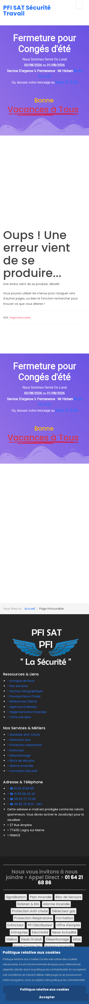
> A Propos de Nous (21, 681)
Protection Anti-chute (30, 911)
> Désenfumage (19, 755)
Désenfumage (57, 939)
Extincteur (15, 925)
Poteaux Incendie (59, 946)
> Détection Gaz (19, 740)
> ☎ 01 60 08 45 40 (21, 794)
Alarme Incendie (56, 904)
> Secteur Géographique (25, 691)
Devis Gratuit (31, 939)
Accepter (47, 997)
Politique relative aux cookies (44, 989)
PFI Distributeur (40, 925)
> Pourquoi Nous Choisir (24, 696)
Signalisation (16, 897)
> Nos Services (17, 686)
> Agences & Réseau (22, 707)
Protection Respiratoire (33, 918)
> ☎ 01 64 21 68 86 (20, 788)
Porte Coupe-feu (27, 946)
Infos (77, 939)
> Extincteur (15, 750)
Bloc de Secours (68, 897)
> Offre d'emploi (19, 717)
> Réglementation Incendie (26, 712)
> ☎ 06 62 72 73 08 (21, 799)
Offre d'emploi (68, 925)
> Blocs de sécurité (20, 761)
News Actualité (64, 932)
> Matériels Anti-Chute (23, 735)
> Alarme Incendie (20, 766)
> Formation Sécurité (22, 771)
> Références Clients (22, 701)
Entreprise (19, 932)
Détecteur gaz (63, 911)
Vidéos (11, 939)
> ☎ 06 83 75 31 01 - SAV (24, 804)
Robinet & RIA (28, 904)
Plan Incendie (41, 897)
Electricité (40, 932)
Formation (64, 918)
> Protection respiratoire (24, 745)
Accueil (29, 609)
